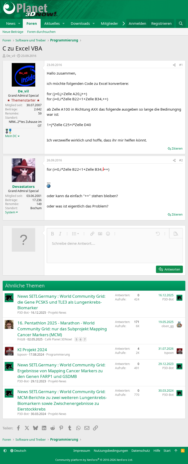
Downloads (80, 23)
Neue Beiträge (12, 31)
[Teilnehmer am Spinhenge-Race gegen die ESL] (7, 131)
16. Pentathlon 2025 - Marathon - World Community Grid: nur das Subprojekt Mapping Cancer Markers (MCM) (62, 328)
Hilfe (156, 450)
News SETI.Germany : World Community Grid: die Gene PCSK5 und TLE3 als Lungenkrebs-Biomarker (61, 302)
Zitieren (177, 148)
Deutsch (19, 450)
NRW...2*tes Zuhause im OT (25, 124)
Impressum (81, 450)
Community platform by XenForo (94, 460)
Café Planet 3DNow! (58, 339)
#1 (181, 65)
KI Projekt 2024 (32, 349)
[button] (19, 23)
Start (167, 450)
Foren (31, 23)
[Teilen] (174, 65)
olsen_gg (168, 326)
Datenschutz (140, 450)
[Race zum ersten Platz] (10, 131)
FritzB (21, 339)
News (10, 23)
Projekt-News (57, 312)
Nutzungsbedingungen (111, 450)
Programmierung (58, 354)
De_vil (10, 55)
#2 (181, 160)
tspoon (22, 354)
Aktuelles (52, 23)
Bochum (36, 208)
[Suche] (181, 23)
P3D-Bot (23, 312)
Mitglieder (109, 23)
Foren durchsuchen (41, 31)
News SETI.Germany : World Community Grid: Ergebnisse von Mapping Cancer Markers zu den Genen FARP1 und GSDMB (61, 370)
